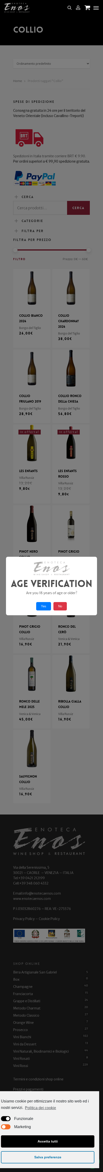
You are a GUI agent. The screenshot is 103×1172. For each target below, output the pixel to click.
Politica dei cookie (40, 1108)
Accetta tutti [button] (48, 1141)
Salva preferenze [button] (47, 1157)
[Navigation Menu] (96, 7)
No (60, 606)
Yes (43, 606)
